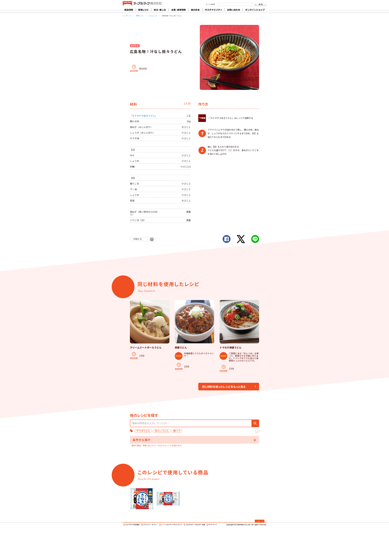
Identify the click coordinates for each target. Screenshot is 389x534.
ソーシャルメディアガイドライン (170, 524)
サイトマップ (212, 524)
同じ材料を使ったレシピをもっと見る (224, 387)
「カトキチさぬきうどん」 (143, 115)
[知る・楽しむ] (160, 10)
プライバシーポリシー (149, 524)
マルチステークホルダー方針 (194, 524)
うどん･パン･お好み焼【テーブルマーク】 (142, 4)
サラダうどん (143, 431)
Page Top (259, 521)
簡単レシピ (140, 16)
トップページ (126, 16)
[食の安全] (195, 10)
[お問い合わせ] (233, 10)
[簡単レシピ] (143, 10)
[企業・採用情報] (178, 10)
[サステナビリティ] (213, 10)
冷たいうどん (162, 431)
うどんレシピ (152, 16)
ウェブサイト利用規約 (132, 524)
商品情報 (129, 10)
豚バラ (177, 431)
